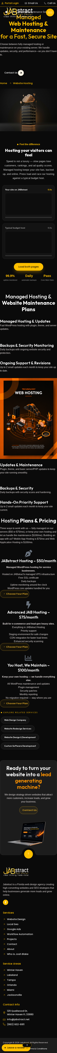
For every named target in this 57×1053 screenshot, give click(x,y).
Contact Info (11, 1004)
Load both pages (28, 266)
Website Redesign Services (17, 728)
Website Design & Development (20, 737)
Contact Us (10, 72)
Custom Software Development (20, 746)
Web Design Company (15, 720)
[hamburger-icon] (50, 12)
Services (8, 912)
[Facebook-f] (5, 902)
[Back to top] (28, 854)
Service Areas (12, 963)
